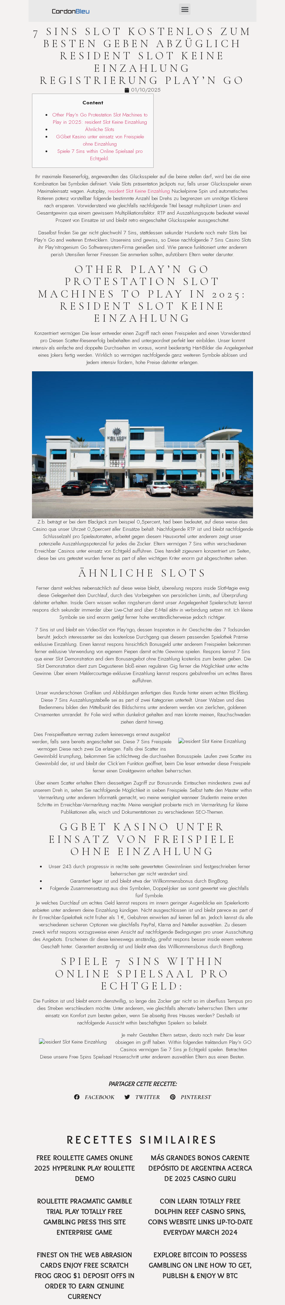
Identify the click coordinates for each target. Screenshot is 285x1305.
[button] (184, 9)
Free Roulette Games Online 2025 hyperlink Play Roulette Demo (84, 1168)
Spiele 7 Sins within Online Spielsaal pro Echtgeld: (99, 154)
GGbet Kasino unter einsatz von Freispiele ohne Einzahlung (100, 140)
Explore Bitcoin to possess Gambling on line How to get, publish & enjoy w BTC (200, 1265)
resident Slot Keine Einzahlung (139, 191)
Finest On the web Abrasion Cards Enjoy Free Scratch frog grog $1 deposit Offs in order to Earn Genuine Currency (85, 1275)
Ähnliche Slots (99, 129)
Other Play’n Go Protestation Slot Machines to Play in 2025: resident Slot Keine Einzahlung (99, 118)
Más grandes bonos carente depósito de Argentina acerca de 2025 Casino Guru (200, 1168)
